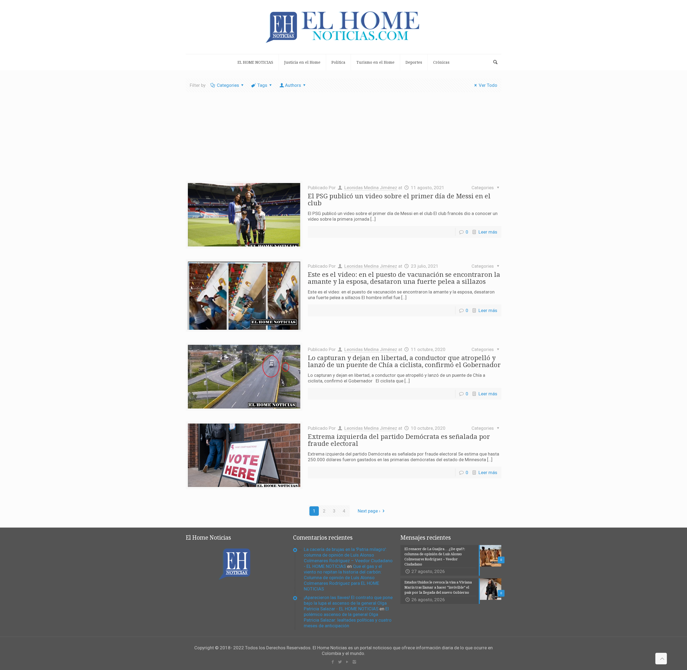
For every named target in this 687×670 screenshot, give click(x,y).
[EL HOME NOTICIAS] (343, 27)
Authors (293, 85)
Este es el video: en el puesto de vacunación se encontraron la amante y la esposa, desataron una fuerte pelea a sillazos (404, 278)
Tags (262, 85)
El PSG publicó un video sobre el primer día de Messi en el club (399, 199)
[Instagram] (354, 662)
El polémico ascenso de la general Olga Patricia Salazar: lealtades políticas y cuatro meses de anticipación (348, 617)
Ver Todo (488, 85)
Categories (228, 85)
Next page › (369, 511)
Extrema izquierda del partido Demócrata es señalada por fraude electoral (399, 440)
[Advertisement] (343, 140)
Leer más (487, 232)
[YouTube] (347, 662)
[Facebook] (332, 662)
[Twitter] (340, 662)
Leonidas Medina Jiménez (370, 187)
